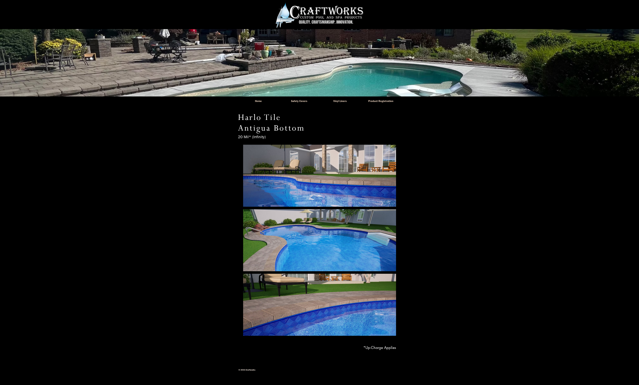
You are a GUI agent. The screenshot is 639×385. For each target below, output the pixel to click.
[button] (319, 176)
